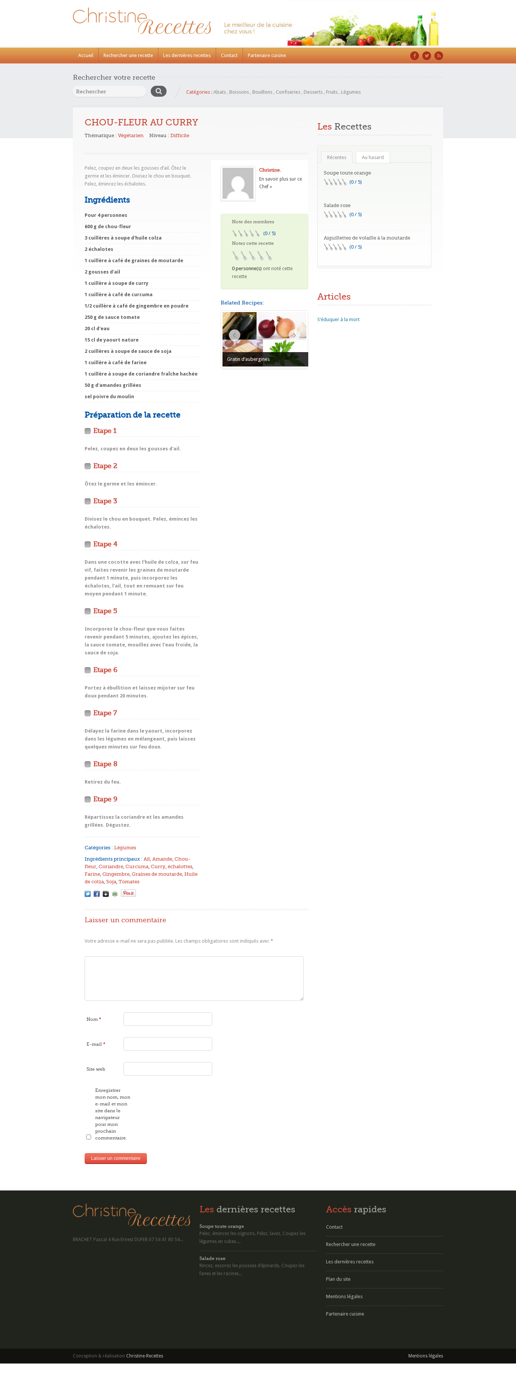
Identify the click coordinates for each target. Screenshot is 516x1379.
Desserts (313, 92)
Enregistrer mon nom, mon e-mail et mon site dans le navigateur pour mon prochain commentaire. (112, 1114)
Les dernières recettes (187, 55)
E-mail (96, 1044)
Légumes (351, 92)
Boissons (239, 92)
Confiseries (288, 92)
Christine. (270, 170)
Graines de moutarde (157, 874)
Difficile (179, 135)
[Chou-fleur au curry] (88, 894)
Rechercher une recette (128, 55)
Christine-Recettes (144, 1356)
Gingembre (116, 874)
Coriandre (111, 866)
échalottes (180, 866)
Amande (162, 859)
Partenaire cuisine (267, 55)
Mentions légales (344, 1296)
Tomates (129, 881)
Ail (147, 859)
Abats (219, 92)
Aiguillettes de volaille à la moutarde (367, 238)
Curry (158, 866)
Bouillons (262, 92)
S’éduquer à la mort (338, 319)
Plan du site (338, 1279)
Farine (92, 874)
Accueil (85, 55)
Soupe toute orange (347, 173)
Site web (96, 1069)
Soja (111, 881)
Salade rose (337, 205)
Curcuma (136, 866)
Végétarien (131, 135)
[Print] (115, 894)
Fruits (332, 92)
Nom (94, 1019)
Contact (229, 55)
